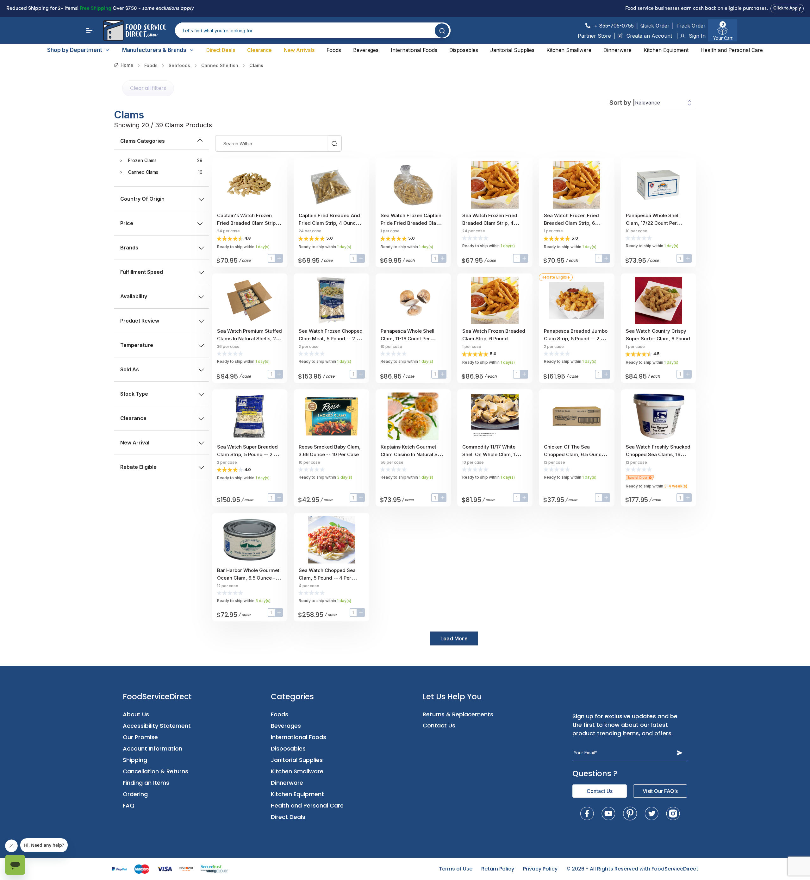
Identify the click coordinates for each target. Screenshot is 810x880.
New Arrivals (299, 50)
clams (256, 65)
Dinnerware (617, 50)
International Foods (414, 50)
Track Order (691, 25)
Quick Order (655, 25)
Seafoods (179, 65)
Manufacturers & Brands (154, 50)
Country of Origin (142, 199)
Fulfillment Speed (141, 272)
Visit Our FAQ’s (660, 791)
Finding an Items (146, 783)
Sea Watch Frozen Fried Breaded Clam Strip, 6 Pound (571, 223)
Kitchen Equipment (666, 50)
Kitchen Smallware (568, 50)
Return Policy (497, 868)
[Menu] (89, 30)
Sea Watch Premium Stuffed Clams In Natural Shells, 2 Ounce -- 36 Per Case (249, 338)
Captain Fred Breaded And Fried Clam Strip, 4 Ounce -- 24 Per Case (330, 223)
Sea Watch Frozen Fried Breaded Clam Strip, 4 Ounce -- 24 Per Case (489, 223)
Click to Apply (787, 8)
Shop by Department (74, 50)
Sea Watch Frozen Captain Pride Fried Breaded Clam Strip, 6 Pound (411, 223)
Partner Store (594, 36)
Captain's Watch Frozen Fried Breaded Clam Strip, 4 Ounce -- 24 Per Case (249, 223)
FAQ (128, 805)
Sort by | (622, 102)
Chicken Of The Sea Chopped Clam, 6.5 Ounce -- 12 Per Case (576, 454)
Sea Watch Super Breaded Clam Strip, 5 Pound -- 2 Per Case (249, 454)
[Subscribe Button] (679, 752)
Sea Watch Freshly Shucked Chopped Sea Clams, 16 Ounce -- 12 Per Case (658, 454)
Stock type (134, 394)
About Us (136, 714)
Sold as (129, 369)
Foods (334, 50)
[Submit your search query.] (442, 30)
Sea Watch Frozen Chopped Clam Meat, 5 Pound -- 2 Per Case (331, 338)
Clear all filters (148, 88)
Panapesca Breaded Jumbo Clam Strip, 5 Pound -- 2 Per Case (576, 338)
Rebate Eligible (138, 467)
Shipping (135, 760)
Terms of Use (455, 868)
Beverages (365, 50)
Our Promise (140, 737)
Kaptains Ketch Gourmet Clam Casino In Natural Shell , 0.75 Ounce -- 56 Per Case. (413, 454)
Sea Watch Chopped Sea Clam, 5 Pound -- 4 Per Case (327, 577)
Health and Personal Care (732, 50)
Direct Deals (220, 50)
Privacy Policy (540, 868)
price (126, 223)
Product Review (139, 320)
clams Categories (142, 141)
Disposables (463, 50)
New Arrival (134, 442)
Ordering (135, 794)
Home (127, 65)
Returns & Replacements (458, 714)
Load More (454, 638)
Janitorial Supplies (512, 50)
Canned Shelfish (219, 65)
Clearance (259, 50)
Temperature (136, 345)
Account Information (152, 748)
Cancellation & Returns (155, 771)
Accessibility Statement (157, 726)
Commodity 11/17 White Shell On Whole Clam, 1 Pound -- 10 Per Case (488, 454)
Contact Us (439, 725)
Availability (133, 296)
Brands (129, 247)
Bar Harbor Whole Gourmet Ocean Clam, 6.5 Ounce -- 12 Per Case (248, 577)
